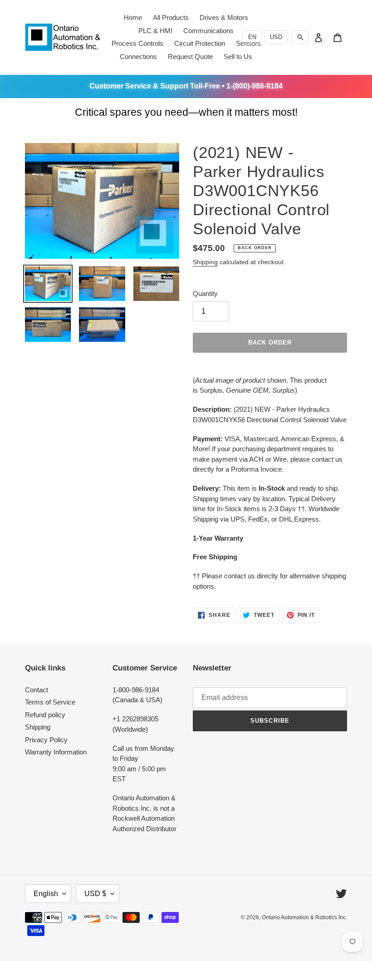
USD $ (95, 893)
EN (252, 37)
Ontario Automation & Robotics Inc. (304, 917)
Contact (36, 690)
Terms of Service (50, 702)
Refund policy (45, 715)
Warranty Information (56, 752)
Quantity (205, 293)
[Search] (300, 37)
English (46, 893)
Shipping (205, 262)
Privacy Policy (46, 740)
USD (276, 37)
